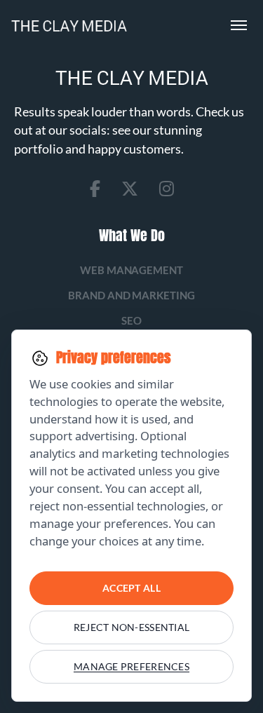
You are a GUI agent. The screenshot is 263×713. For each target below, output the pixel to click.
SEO (131, 320)
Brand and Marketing (132, 295)
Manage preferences (131, 666)
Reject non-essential (132, 627)
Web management (132, 270)
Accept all (131, 588)
